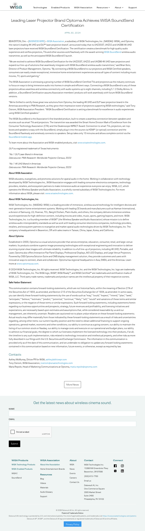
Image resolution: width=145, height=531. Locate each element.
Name (12, 408)
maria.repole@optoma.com (83, 366)
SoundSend (17, 477)
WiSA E (14, 473)
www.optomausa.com (27, 263)
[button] (104, 5)
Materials (44, 487)
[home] (16, 4)
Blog (42, 478)
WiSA (72, 464)
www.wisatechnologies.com (91, 142)
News (72, 468)
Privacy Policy (72, 524)
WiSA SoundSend (112, 51)
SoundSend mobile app (20, 136)
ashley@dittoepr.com (56, 359)
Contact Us (74, 481)
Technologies (40, 7)
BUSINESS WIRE (36, 41)
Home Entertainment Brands (52, 468)
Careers (73, 477)
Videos (43, 482)
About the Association (50, 464)
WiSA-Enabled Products (22, 468)
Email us (87, 480)
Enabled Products (60, 7)
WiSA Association (83, 7)
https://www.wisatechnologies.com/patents (119, 515)
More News (72, 384)
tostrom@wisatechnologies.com (57, 362)
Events (72, 473)
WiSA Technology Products (23, 464)
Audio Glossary (46, 491)
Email (12, 419)
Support (132, 7)
